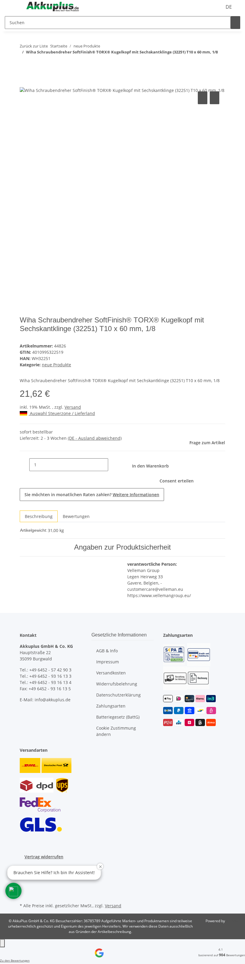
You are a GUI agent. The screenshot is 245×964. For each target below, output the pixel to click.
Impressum (107, 662)
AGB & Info (107, 651)
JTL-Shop (233, 920)
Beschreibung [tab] (39, 516)
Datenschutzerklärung (118, 695)
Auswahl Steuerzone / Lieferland (62, 413)
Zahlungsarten (110, 706)
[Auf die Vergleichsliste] (202, 97)
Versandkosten (111, 673)
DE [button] (229, 7)
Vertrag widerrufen (43, 857)
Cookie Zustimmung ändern (116, 731)
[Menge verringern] (24, 464)
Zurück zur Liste (34, 46)
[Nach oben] (2, 943)
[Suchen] (235, 22)
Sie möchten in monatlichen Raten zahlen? (91, 494)
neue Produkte (56, 365)
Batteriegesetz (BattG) (118, 717)
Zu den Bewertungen (15, 960)
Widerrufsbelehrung (116, 684)
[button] (13, 891)
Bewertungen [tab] (76, 516)
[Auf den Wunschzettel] (214, 97)
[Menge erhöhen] (113, 464)
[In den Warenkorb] (24, 83)
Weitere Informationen (136, 494)
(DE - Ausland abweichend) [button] (95, 438)
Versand (73, 407)
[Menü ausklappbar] (12, 7)
